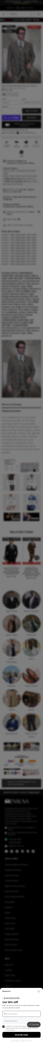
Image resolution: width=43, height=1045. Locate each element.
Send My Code (21, 1035)
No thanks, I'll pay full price (21, 1041)
